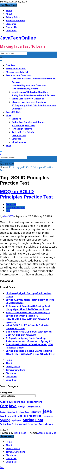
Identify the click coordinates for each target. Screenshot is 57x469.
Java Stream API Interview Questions (30, 92)
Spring (5, 420)
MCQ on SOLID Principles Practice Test (26, 194)
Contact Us (11, 27)
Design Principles (15, 207)
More (8, 115)
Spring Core (32, 424)
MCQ (20, 415)
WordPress (20, 432)
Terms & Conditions (15, 21)
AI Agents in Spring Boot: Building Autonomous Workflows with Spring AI (28, 339)
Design (21, 406)
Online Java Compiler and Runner (28, 122)
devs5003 (8, 216)
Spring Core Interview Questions (28, 99)
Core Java (10, 65)
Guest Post (11, 31)
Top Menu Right (8, 5)
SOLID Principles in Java (23, 125)
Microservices (32, 415)
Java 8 (3, 416)
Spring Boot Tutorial (16, 69)
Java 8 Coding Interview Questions (29, 85)
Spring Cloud (21, 424)
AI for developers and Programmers (21, 401)
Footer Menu (7, 436)
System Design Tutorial (23, 132)
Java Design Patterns (22, 129)
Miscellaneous (19, 142)
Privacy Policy (13, 17)
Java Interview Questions (18, 75)
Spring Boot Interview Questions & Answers (33, 95)
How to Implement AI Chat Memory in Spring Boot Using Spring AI (28, 314)
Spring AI (16, 119)
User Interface (19, 135)
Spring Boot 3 (6, 424)
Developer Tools (22, 412)
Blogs (8, 145)
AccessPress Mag (46, 432)
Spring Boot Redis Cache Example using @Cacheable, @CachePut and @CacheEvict (30, 352)
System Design (46, 424)
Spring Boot (33, 419)
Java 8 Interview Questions (25, 89)
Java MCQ (12, 416)
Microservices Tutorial (17, 72)
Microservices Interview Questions (29, 102)
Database (16, 139)
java (8, 210)
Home (9, 11)
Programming (48, 416)
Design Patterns (34, 406)
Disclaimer (11, 24)
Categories (6, 392)
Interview (36, 411)
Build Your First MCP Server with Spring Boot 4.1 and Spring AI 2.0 (29, 333)
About (9, 14)
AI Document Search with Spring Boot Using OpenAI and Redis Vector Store (28, 307)
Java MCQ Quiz (13, 112)
